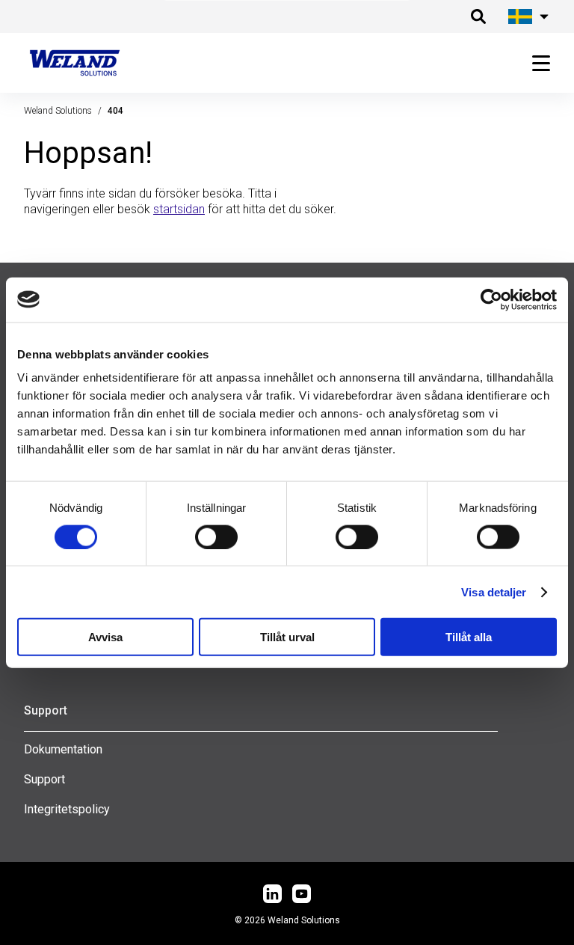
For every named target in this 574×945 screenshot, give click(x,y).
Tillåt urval (287, 637)
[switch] (216, 536)
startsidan (179, 209)
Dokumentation (63, 749)
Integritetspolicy (67, 809)
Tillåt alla (468, 637)
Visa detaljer (493, 591)
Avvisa (105, 637)
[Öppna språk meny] (526, 16)
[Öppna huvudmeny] (535, 63)
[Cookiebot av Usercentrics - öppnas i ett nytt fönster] (491, 299)
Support (44, 779)
